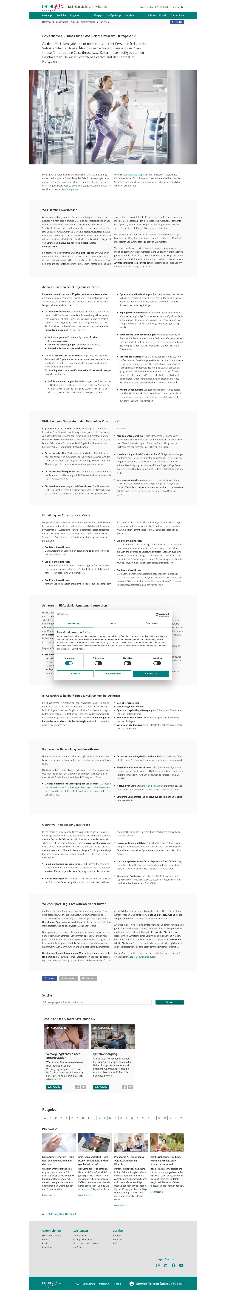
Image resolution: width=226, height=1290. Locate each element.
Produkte (61, 15)
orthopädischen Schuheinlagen (64, 787)
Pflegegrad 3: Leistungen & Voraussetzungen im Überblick (129, 1160)
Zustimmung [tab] (74, 623)
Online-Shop (177, 15)
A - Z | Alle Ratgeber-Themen (58, 1214)
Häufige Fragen (114, 15)
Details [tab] (113, 623)
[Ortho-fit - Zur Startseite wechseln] (54, 8)
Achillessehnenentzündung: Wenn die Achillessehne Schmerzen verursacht (165, 1160)
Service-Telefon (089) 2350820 (154, 7)
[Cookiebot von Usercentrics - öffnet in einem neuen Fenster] (157, 615)
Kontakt (163, 15)
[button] (177, 22)
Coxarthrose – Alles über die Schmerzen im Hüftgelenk (83, 22)
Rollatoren (158, 785)
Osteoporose (71, 189)
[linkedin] (165, 1266)
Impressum (104, 1284)
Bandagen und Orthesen (93, 787)
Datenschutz (89, 1284)
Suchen (169, 1002)
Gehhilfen (145, 785)
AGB (77, 1284)
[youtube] (181, 1266)
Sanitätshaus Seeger (134, 174)
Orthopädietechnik (82, 1239)
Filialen (152, 15)
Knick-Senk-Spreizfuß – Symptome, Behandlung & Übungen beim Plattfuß (94, 1160)
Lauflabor (78, 1247)
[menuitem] (161, 7)
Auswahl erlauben (113, 674)
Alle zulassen (151, 674)
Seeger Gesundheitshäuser (141, 956)
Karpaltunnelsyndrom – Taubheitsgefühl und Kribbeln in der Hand (58, 1160)
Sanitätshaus (79, 1235)
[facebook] (173, 1266)
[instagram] (158, 1266)
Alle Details (54, 1087)
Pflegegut (98, 15)
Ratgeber (74, 15)
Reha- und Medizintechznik (87, 1243)
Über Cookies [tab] (152, 623)
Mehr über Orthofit (51, 1235)
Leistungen (47, 15)
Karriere (130, 15)
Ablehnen (75, 674)
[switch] (98, 663)
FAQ (115, 1243)
